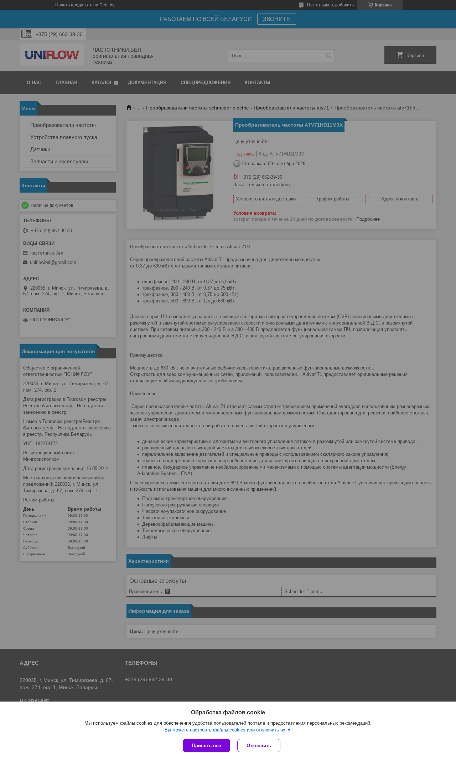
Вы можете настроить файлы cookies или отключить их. (226, 730)
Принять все (206, 745)
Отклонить (259, 745)
